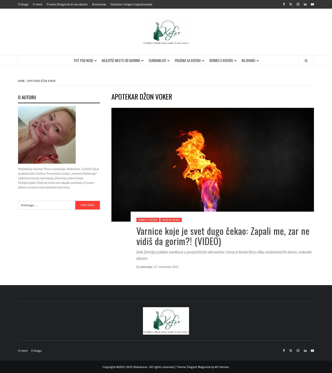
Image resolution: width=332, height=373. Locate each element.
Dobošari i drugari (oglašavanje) (131, 4)
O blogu (23, 4)
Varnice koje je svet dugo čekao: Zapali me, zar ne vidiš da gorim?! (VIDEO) (223, 236)
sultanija (146, 267)
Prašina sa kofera (188, 60)
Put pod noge (83, 60)
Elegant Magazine (199, 367)
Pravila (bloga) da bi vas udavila (67, 4)
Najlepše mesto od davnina (121, 60)
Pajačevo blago (171, 219)
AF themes (222, 367)
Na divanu (248, 60)
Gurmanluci (157, 60)
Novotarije (99, 4)
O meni (37, 4)
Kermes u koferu (221, 60)
